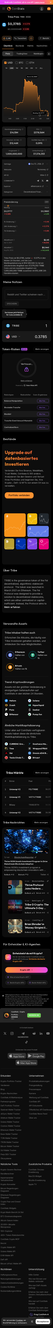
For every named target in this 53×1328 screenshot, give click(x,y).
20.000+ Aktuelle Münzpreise (8, 1225)
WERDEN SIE (34, 1015)
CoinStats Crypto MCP (10, 1239)
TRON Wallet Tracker (10, 1142)
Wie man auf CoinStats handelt (38, 1302)
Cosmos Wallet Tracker (10, 1126)
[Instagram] (12, 1035)
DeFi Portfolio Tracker (10, 1106)
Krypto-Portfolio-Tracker (11, 1081)
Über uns (33, 1118)
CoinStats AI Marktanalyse (12, 1097)
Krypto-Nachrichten (9, 1093)
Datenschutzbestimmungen (12, 1283)
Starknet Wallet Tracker (11, 1110)
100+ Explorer (6, 1231)
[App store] (17, 1056)
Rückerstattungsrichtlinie (11, 1291)
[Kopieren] (43, 164)
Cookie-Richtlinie (8, 1287)
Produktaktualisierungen (39, 1081)
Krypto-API (25, 970)
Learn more (39, 2)
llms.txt (3, 1243)
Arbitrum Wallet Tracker (10, 1118)
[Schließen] (50, 2)
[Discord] (47, 180)
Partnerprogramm (8, 1101)
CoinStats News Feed (38, 1114)
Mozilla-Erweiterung (37, 1180)
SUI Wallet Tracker (8, 1150)
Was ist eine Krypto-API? (19, 977)
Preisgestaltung (35, 1085)
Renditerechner (7, 1174)
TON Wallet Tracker (9, 1138)
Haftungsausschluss (9, 1275)
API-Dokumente (35, 1106)
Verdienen (5, 1085)
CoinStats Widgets (8, 1208)
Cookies (19, 1320)
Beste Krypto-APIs (17, 983)
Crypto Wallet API (8, 1247)
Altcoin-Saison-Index (9, 1220)
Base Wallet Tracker (9, 1134)
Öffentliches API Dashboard (40, 1110)
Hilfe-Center (34, 1275)
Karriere (32, 1093)
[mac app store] (26, 1062)
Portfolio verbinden (19, 495)
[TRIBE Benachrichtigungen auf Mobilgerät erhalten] (31, 38)
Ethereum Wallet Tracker (11, 1130)
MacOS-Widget (35, 1176)
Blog (3, 1089)
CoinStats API (34, 1101)
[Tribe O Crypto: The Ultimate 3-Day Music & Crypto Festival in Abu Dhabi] (15, 907)
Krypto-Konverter (8, 1184)
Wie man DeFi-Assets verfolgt (38, 1286)
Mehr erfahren (26, 381)
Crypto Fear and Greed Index (10, 1203)
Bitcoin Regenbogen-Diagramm (10, 1189)
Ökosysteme (6, 1158)
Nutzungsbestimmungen (11, 1279)
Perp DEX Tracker (8, 1154)
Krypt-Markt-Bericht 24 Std (12, 1212)
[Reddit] (34, 1035)
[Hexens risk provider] (26, 385)
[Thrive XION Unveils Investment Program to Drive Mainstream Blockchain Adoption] (26, 841)
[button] (43, 164)
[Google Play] (36, 1056)
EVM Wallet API (7, 1255)
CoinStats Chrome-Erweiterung (37, 1171)
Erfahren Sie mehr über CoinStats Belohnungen (38, 1309)
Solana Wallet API (8, 1251)
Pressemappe (35, 1089)
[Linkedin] (41, 1035)
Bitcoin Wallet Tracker (10, 1146)
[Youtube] (48, 1035)
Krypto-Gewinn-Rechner (11, 1170)
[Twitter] (42, 180)
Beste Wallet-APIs (39, 983)
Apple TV (33, 1184)
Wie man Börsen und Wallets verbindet (37, 1280)
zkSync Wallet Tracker (10, 1114)
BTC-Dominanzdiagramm (11, 1216)
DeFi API (4, 1259)
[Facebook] (26, 1042)
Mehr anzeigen (42, 349)
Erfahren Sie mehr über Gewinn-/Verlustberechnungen (40, 1294)
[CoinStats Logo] (15, 8)
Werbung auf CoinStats (39, 1097)
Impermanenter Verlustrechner (7, 1179)
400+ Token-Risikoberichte (12, 1235)
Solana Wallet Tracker (10, 1122)
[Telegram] (38, 180)
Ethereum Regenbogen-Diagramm (11, 1196)
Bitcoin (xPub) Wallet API (11, 1263)
